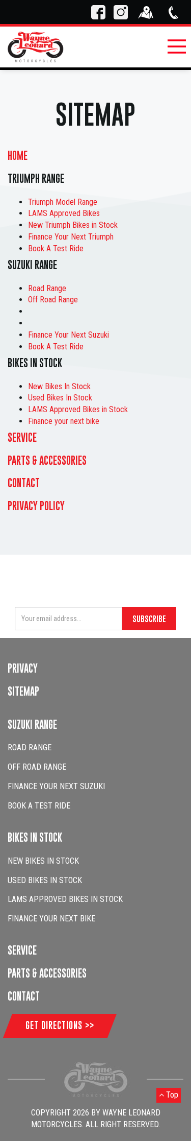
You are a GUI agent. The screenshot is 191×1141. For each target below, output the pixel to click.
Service (22, 437)
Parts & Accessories (47, 460)
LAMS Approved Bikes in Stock (78, 409)
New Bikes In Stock (59, 386)
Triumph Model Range (62, 202)
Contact (24, 483)
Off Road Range (53, 299)
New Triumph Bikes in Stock (73, 225)
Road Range (47, 288)
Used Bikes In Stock (60, 397)
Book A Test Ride (56, 248)
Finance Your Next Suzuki (68, 335)
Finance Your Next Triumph (71, 237)
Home (18, 155)
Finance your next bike (63, 421)
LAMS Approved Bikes (64, 213)
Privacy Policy (36, 506)
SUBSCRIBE (149, 618)
